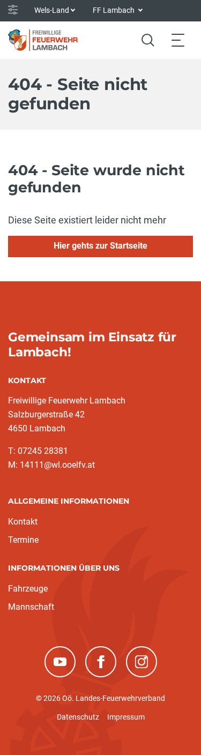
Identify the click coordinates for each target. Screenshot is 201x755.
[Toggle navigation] (178, 39)
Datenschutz (78, 717)
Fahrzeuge (28, 589)
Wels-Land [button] (51, 10)
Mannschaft (31, 607)
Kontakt (23, 522)
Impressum (126, 717)
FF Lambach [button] (114, 10)
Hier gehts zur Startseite (100, 246)
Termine (23, 540)
